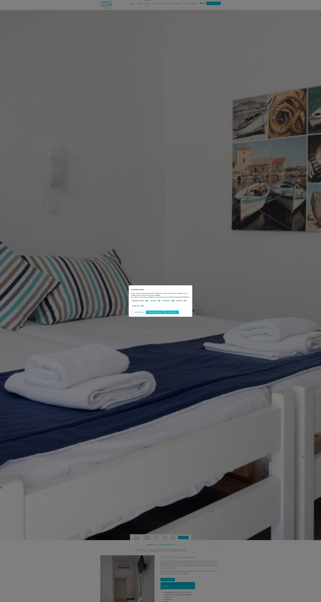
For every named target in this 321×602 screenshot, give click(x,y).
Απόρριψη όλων (138, 312)
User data (153, 301)
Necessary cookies (138, 301)
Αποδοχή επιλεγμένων (155, 312)
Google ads (135, 306)
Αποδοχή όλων (171, 312)
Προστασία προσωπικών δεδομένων (179, 297)
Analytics (179, 301)
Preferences (166, 301)
